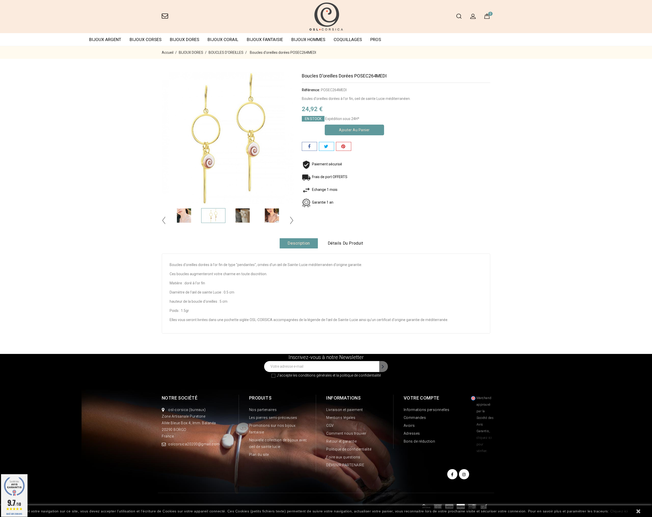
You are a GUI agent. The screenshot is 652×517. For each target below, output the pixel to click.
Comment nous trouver (346, 433)
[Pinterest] (343, 146)
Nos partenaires (263, 410)
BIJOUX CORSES (145, 39)
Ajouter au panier (354, 130)
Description (299, 243)
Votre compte (421, 398)
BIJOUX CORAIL (223, 39)
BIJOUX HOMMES (308, 39)
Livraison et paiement (344, 410)
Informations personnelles (427, 410)
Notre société (179, 398)
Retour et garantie (341, 441)
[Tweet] (326, 146)
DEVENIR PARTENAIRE (345, 465)
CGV (330, 425)
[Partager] (309, 146)
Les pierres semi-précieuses (273, 418)
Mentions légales (340, 418)
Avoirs (409, 425)
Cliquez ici (619, 511)
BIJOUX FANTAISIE (265, 39)
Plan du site (259, 455)
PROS (375, 39)
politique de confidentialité (360, 375)
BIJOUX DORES (184, 39)
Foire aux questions (343, 457)
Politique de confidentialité (348, 449)
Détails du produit (345, 243)
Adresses (412, 433)
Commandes (415, 418)
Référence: (311, 90)
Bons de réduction (419, 441)
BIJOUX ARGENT (105, 39)
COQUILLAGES (348, 39)
